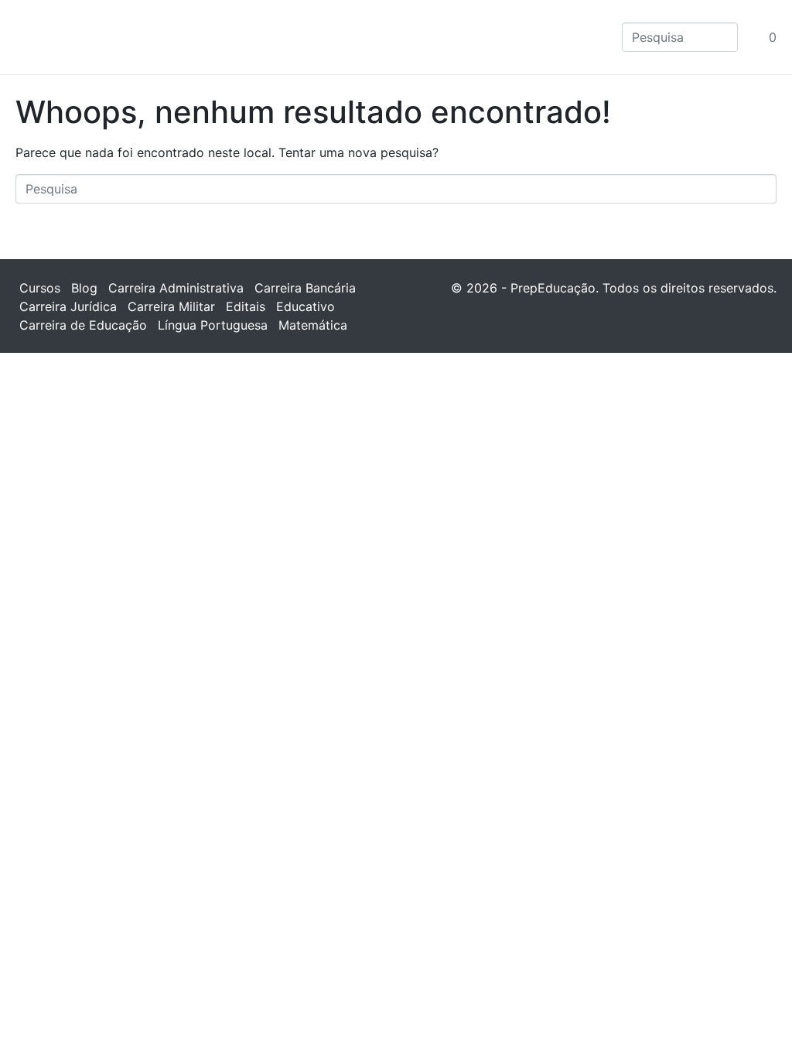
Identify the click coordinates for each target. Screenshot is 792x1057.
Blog (84, 288)
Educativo (305, 306)
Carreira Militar (171, 306)
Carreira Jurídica (68, 306)
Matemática (312, 325)
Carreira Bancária (305, 288)
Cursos (39, 288)
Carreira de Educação (83, 325)
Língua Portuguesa (213, 325)
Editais (245, 306)
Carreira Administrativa (176, 288)
